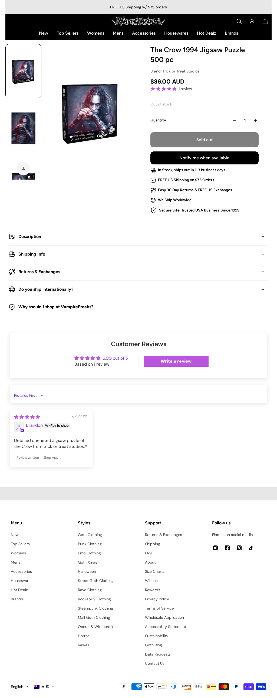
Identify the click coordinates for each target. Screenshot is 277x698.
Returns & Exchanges (39, 271)
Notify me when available (204, 158)
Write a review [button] (176, 361)
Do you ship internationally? (45, 289)
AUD (46, 686)
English (17, 686)
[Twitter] (239, 548)
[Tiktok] (251, 548)
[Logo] (138, 21)
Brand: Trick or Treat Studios (174, 71)
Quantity (158, 120)
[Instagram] (215, 548)
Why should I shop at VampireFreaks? (55, 306)
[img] (27, 417)
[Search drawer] (239, 21)
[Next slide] (23, 168)
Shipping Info (31, 254)
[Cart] (265, 21)
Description (29, 236)
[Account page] (252, 21)
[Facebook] (227, 548)
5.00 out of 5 (115, 358)
